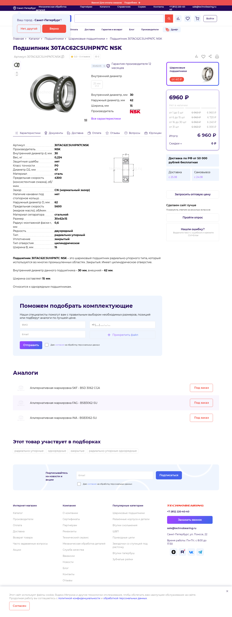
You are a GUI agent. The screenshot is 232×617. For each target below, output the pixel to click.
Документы (56, 133)
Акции (17, 549)
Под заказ (201, 387)
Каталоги (105, 6)
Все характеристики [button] (106, 118)
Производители (150, 29)
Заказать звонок (190, 519)
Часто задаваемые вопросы (30, 543)
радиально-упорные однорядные (113, 451)
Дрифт (174, 29)
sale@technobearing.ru (204, 6)
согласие (59, 345)
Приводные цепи (124, 537)
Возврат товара (23, 537)
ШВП (116, 531)
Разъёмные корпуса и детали (131, 519)
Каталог (18, 513)
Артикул (37, 56)
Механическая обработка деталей (51, 8)
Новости (68, 562)
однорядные (57, 451)
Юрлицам (155, 133)
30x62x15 (96, 66)
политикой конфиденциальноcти (79, 598)
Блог (131, 29)
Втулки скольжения (125, 525)
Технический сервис (76, 537)
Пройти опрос (193, 217)
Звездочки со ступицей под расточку (130, 545)
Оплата (74, 29)
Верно (54, 28)
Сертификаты (71, 519)
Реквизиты (69, 531)
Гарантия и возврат (112, 29)
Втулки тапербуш (124, 553)
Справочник (123, 6)
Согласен (19, 605)
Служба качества (73, 549)
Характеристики (30, 133)
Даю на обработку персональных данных (75, 345)
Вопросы (134, 133)
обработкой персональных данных (125, 598)
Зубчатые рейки (123, 559)
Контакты (158, 6)
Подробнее (130, 2)
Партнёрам (86, 6)
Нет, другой (29, 28)
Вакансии (69, 555)
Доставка (90, 29)
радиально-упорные (29, 451)
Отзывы (115, 133)
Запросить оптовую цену (193, 194)
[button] (80, 56)
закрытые (77, 451)
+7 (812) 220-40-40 (177, 8)
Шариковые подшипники (129, 513)
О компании (70, 513)
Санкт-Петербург (26, 8)
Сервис (142, 6)
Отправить (31, 345)
